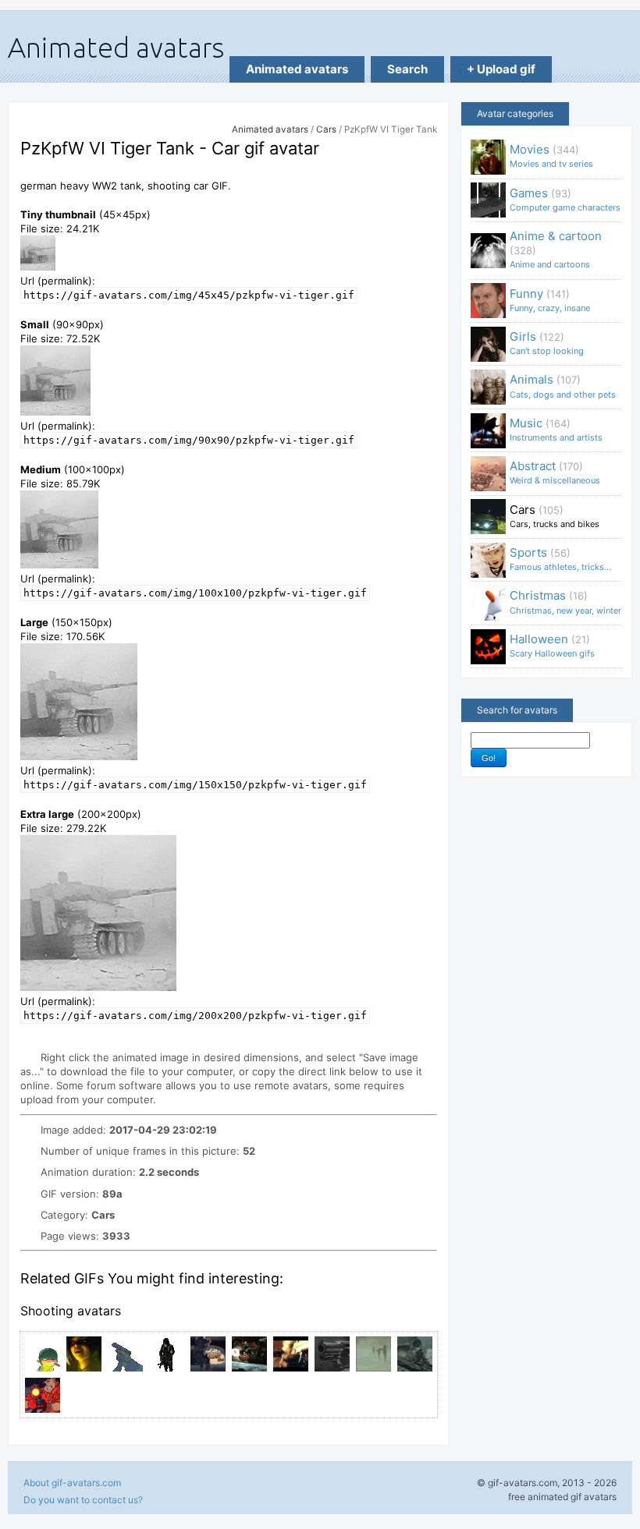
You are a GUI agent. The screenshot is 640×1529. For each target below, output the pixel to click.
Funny (550, 299)
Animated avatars (297, 69)
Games (565, 199)
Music (556, 429)
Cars (326, 129)
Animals (563, 385)
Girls (547, 342)
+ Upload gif (501, 69)
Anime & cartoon (556, 249)
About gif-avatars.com (72, 1482)
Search (407, 69)
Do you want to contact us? (83, 1500)
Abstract (555, 472)
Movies (551, 155)
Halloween (552, 645)
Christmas (565, 601)
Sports (560, 558)
